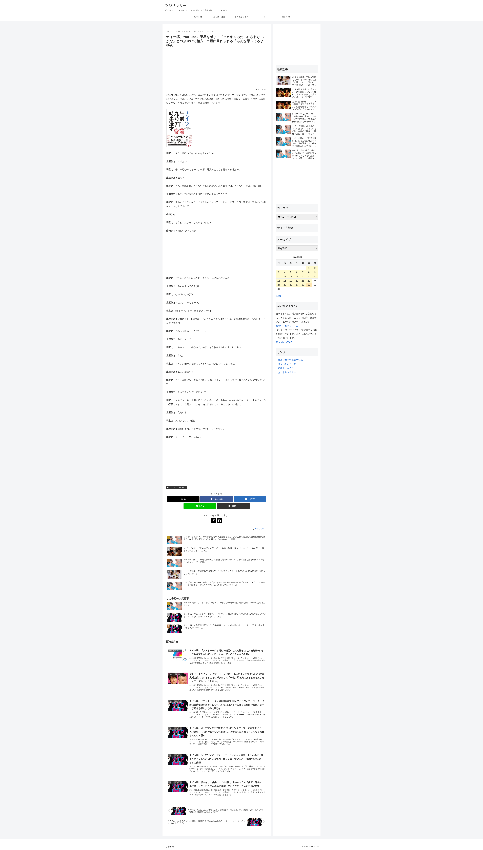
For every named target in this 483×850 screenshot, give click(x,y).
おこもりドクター (287, 372)
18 (285, 280)
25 (285, 285)
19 (291, 280)
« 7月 (278, 295)
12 (291, 276)
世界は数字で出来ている (290, 360)
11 (285, 276)
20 (297, 280)
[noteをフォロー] (219, 520)
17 (278, 280)
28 (303, 285)
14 (303, 276)
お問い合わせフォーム (287, 326)
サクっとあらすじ (287, 364)
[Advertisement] (216, 66)
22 (309, 280)
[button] (233, 506)
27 (297, 285)
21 (303, 280)
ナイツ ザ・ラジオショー (177, 487)
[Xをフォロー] (213, 520)
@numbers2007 (284, 342)
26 (291, 285)
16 (315, 276)
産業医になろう (286, 368)
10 (278, 276)
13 (297, 276)
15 (309, 276)
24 (278, 285)
